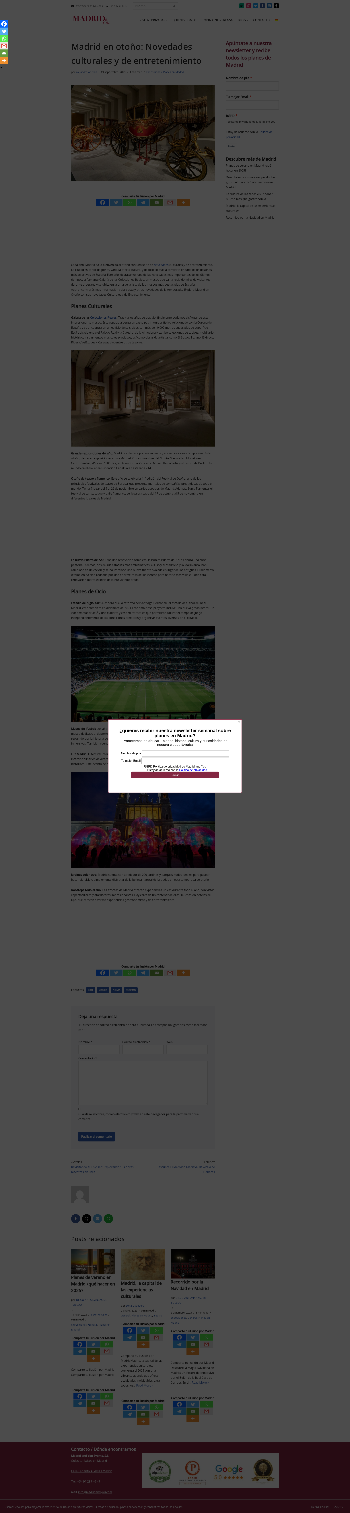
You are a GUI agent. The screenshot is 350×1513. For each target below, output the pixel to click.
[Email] (4, 53)
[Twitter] (4, 31)
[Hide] (1, 67)
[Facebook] (4, 24)
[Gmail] (4, 45)
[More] (4, 60)
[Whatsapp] (4, 38)
